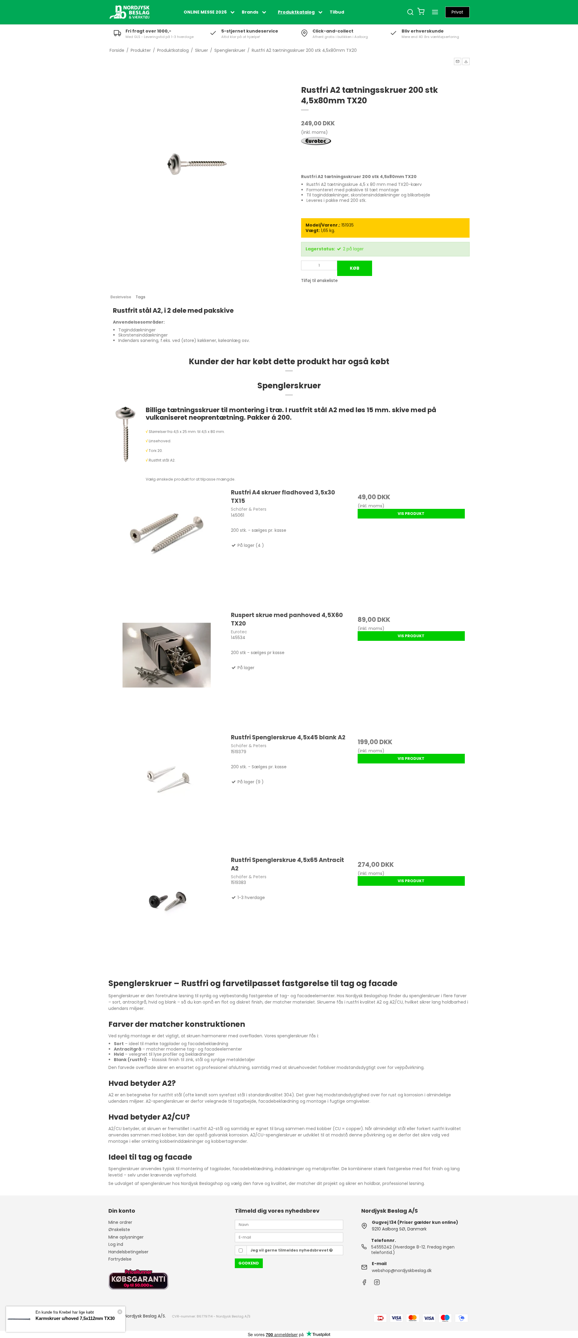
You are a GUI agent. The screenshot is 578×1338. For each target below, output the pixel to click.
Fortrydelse (120, 1259)
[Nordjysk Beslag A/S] (129, 12)
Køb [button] (354, 268)
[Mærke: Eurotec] (316, 152)
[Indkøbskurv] (420, 12)
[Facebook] (364, 1284)
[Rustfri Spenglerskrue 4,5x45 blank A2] (167, 791)
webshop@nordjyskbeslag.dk (402, 1270)
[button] (457, 61)
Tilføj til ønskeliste (319, 280)
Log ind (115, 1244)
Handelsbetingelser (128, 1252)
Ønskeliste (119, 1230)
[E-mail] (289, 1237)
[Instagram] (377, 1284)
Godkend (248, 1263)
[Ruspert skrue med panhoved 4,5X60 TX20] (167, 669)
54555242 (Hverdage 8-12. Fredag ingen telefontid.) (413, 1249)
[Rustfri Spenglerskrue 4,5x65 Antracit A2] (167, 914)
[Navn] (289, 1224)
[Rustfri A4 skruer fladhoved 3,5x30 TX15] (167, 546)
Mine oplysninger (126, 1237)
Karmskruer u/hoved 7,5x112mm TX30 (75, 1318)
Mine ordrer (120, 1222)
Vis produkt (411, 513)
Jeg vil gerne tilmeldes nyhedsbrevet (289, 1250)
